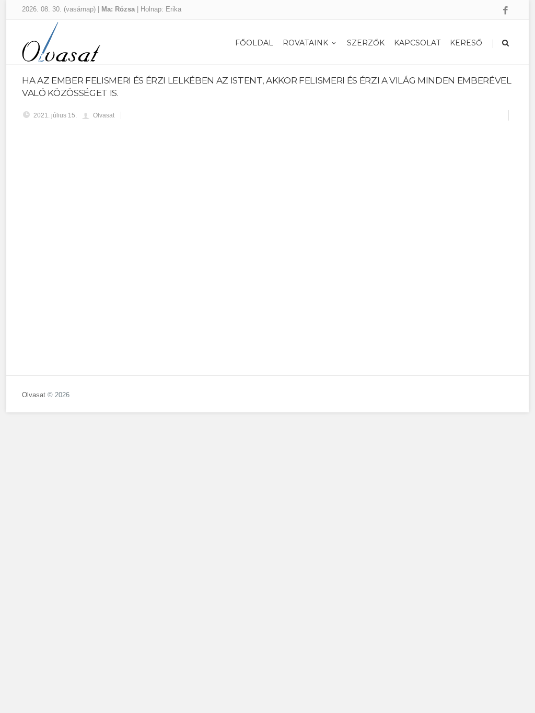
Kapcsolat (417, 42)
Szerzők (366, 42)
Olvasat (33, 395)
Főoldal (254, 42)
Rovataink (305, 42)
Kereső (466, 42)
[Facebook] (505, 11)
